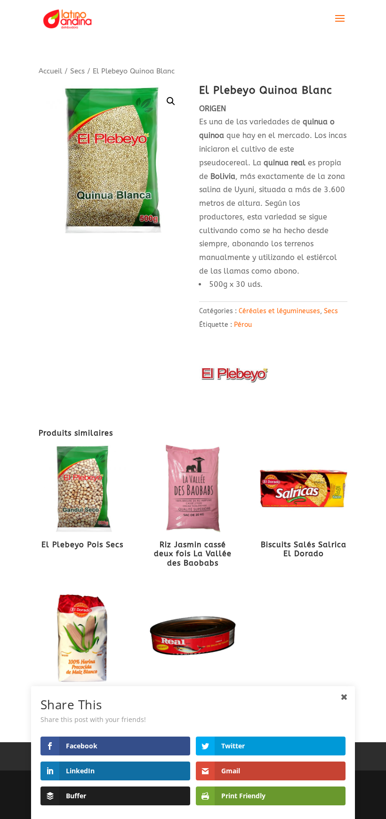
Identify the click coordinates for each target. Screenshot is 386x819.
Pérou (243, 325)
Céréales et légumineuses (279, 311)
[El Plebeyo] (234, 376)
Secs (77, 71)
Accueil (50, 71)
